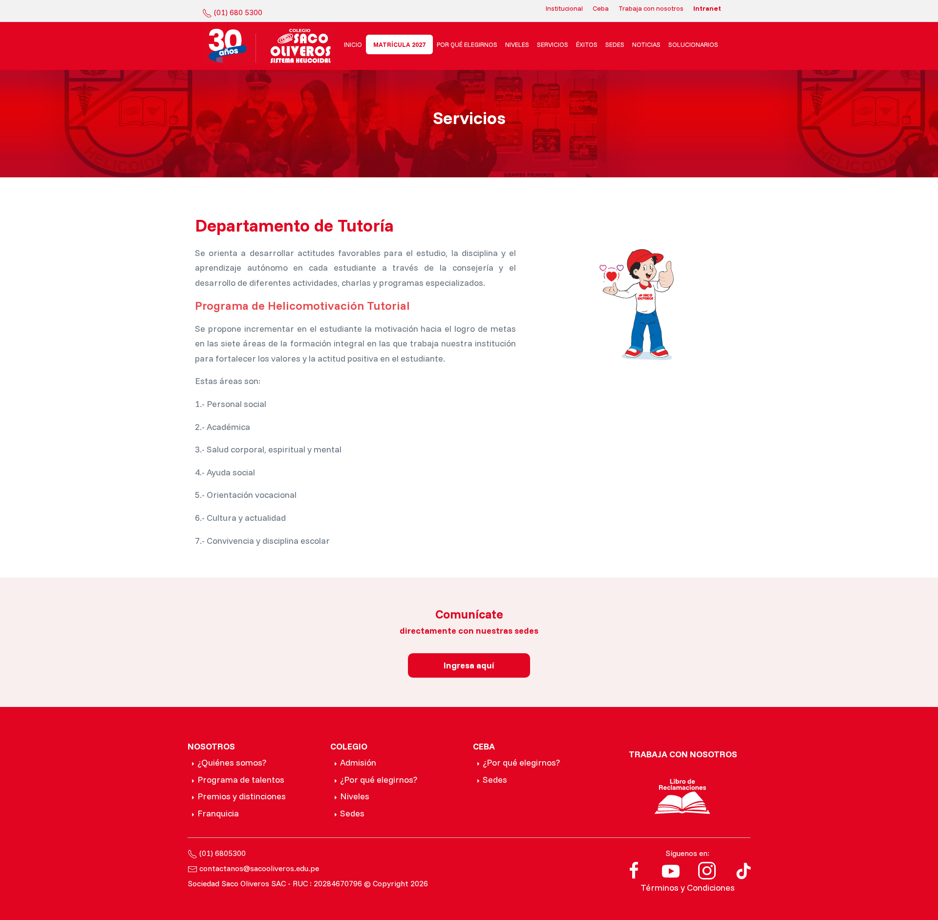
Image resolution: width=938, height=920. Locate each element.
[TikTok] (743, 870)
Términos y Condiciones (687, 887)
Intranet (707, 8)
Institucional (564, 8)
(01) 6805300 (222, 853)
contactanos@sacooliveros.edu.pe (259, 868)
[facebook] (634, 870)
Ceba (601, 8)
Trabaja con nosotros (650, 8)
